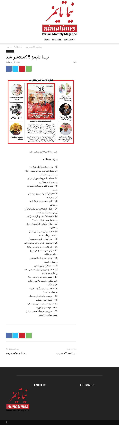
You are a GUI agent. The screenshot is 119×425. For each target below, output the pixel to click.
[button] (109, 40)
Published (18, 47)
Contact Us (69, 40)
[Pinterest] (22, 69)
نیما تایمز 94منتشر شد (16, 353)
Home (46, 40)
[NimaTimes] (59, 18)
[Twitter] (15, 69)
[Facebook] (9, 69)
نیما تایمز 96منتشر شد (66, 353)
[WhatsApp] (29, 69)
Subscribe (56, 40)
